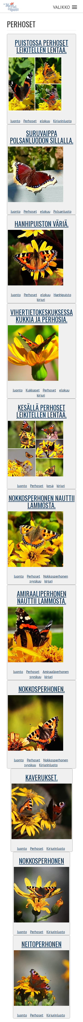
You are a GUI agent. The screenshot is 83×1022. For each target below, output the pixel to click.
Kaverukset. (41, 777)
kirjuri (41, 299)
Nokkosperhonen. (41, 689)
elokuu (45, 121)
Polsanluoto (62, 211)
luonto (15, 121)
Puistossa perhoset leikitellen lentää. (41, 46)
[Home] (11, 7)
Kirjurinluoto (62, 121)
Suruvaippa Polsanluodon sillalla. (41, 136)
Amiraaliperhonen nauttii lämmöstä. (41, 597)
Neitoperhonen (41, 944)
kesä (50, 486)
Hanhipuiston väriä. (41, 223)
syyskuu (35, 581)
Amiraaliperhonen (56, 671)
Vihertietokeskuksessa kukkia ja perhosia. (41, 315)
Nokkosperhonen (55, 576)
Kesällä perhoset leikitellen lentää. (41, 411)
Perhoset (30, 121)
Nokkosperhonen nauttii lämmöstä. (42, 501)
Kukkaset (33, 390)
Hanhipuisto (62, 295)
